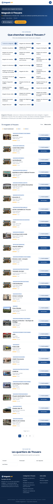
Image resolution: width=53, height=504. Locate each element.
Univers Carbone (17, 296)
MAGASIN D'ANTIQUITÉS (18, 195)
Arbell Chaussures (18, 359)
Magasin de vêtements (29, 478)
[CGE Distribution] (7, 285)
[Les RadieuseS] (7, 162)
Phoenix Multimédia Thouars (21, 396)
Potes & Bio (15, 347)
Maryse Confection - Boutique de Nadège (22, 321)
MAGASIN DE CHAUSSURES (19, 357)
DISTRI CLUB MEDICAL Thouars (21, 209)
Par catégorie (8, 22)
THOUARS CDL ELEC (18, 271)
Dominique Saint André (19, 234)
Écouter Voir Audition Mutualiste (22, 185)
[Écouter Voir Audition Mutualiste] (7, 186)
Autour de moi (21, 22)
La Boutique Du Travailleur (20, 384)
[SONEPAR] (7, 373)
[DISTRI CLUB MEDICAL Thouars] (7, 211)
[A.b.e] (7, 223)
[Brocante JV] (7, 199)
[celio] (7, 336)
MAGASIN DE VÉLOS (17, 293)
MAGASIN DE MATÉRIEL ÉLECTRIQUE (21, 269)
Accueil (3, 18)
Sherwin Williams (17, 246)
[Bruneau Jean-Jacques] (7, 260)
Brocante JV (16, 197)
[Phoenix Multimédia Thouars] (7, 398)
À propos (42, 478)
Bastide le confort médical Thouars (23, 172)
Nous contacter (44, 482)
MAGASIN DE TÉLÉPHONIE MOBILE (20, 394)
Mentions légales (44, 480)
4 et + (19, 129)
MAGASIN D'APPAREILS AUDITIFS (20, 182)
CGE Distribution (17, 283)
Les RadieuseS (16, 160)
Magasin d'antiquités (28, 488)
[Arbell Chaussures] (7, 360)
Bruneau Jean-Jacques (19, 259)
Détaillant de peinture (28, 482)
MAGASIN (15, 306)
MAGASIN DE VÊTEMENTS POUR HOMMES (22, 256)
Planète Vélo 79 (17, 408)
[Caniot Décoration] (7, 149)
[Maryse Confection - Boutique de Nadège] (7, 323)
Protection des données (31, 499)
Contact (43, 499)
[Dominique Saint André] (7, 236)
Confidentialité (21, 499)
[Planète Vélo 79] (7, 410)
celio (13, 334)
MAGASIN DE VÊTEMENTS (18, 158)
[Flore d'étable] (7, 310)
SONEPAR (15, 371)
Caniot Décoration (18, 148)
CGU (17, 499)
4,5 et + (27, 129)
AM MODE (15, 135)
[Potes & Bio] (7, 348)
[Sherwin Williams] (7, 248)
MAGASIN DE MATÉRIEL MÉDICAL (20, 170)
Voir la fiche (44, 138)
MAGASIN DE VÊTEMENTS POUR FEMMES (21, 133)
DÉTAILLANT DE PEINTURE (18, 145)
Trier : (42, 124)
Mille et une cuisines (18, 421)
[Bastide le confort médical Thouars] (7, 174)
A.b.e (13, 222)
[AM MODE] (7, 137)
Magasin (8, 2)
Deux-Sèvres (9, 18)
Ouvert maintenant (9, 129)
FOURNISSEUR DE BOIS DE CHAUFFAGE (21, 219)
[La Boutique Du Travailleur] (7, 385)
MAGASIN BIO (16, 344)
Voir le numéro (44, 135)
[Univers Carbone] (7, 297)
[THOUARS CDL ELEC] (7, 273)
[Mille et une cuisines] (7, 422)
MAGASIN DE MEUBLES (18, 418)
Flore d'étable (16, 308)
